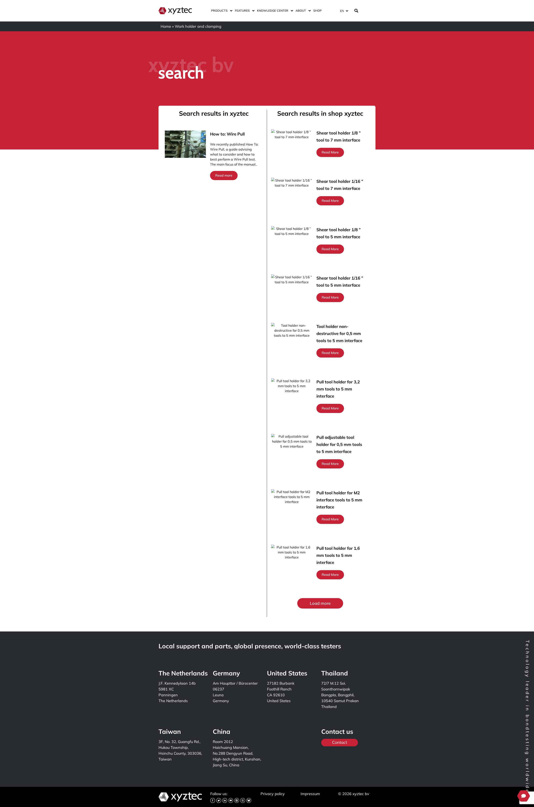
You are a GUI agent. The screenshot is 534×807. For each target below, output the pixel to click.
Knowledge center (272, 11)
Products (219, 11)
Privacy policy (273, 793)
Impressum (310, 793)
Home (166, 26)
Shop (317, 11)
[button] (320, 603)
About (301, 11)
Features (242, 11)
